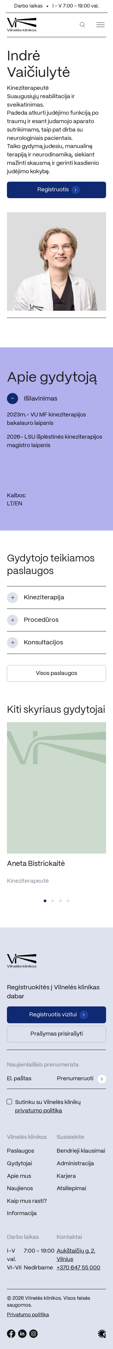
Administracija (75, 1163)
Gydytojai (19, 1163)
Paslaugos (20, 1151)
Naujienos (20, 1188)
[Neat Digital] (102, 1333)
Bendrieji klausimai (81, 1151)
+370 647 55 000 (78, 1268)
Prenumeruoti (75, 1078)
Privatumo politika (28, 1315)
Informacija (22, 1213)
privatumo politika (38, 1111)
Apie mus (19, 1176)
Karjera (66, 1176)
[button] (45, 901)
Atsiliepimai (71, 1188)
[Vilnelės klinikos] (21, 25)
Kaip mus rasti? (27, 1201)
